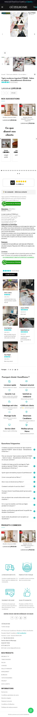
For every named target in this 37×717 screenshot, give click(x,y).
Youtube (20, 618)
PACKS (3, 662)
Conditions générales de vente (10, 695)
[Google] (12, 369)
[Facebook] (8, 369)
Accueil (3, 74)
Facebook (12, 618)
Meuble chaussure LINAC (9, 117)
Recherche (4, 692)
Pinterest (25, 618)
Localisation (29, 1)
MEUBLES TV (5, 656)
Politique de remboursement (9, 707)
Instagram (16, 618)
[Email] (15, 369)
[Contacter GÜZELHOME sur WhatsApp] (30, 710)
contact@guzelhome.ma (13, 648)
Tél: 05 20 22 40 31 (8, 638)
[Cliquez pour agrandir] (5, 53)
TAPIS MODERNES (6, 678)
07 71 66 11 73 (5, 645)
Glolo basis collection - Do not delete (16, 74)
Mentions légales (6, 698)
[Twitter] (10, 369)
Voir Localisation (21, 633)
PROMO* (4, 681)
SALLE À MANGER (6, 668)
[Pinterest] (17, 369)
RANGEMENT (5, 671)
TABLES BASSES (6, 659)
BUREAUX (4, 674)
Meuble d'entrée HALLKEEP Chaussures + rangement (27, 119)
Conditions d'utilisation (7, 704)
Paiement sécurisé (6, 701)
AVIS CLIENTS (5, 684)
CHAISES (4, 665)
